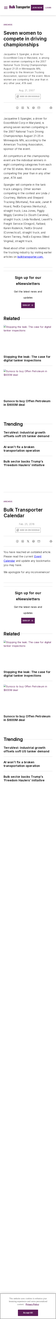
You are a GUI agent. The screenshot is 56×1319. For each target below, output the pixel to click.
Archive (8, 25)
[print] (50, 107)
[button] (6, 7)
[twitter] (28, 107)
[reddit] (33, 107)
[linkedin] (22, 107)
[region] (28, 1306)
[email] (38, 107)
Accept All (28, 1313)
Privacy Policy (32, 1304)
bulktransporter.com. (30, 256)
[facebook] (17, 107)
